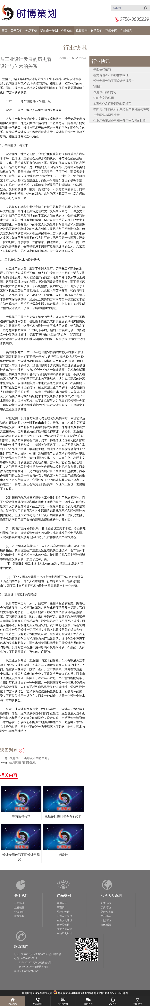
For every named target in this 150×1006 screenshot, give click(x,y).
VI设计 (97, 86)
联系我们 (21, 947)
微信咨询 (88, 1003)
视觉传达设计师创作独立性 (111, 75)
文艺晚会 (106, 916)
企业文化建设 (64, 920)
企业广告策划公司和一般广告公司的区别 (119, 120)
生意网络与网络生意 (106, 114)
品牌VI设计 (63, 911)
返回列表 (8, 750)
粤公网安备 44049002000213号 (75, 993)
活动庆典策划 (111, 895)
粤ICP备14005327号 (105, 993)
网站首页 (12, 1003)
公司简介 (19, 903)
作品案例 (64, 895)
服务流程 (19, 916)
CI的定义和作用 (103, 97)
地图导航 (137, 1003)
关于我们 (21, 895)
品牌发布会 (107, 911)
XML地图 (123, 993)
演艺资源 (106, 924)
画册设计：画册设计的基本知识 (29, 758)
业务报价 (19, 911)
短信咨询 (63, 1003)
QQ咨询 (113, 1003)
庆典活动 (106, 907)
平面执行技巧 (102, 69)
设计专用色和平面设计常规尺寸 (113, 80)
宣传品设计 (63, 924)
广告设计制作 (64, 916)
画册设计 (62, 903)
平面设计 (62, 907)
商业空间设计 (64, 929)
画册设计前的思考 (105, 92)
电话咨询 (38, 1003)
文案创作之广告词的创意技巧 (112, 103)
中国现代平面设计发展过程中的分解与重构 (121, 109)
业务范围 (19, 907)
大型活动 (106, 920)
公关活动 (106, 903)
